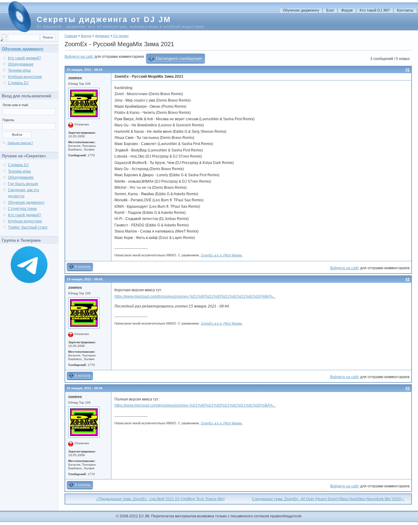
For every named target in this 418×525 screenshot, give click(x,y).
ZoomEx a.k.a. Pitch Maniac (221, 255)
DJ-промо (121, 36)
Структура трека (22, 209)
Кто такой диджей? (24, 58)
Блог (330, 10)
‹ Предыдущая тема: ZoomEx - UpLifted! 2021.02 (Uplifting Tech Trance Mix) (160, 499)
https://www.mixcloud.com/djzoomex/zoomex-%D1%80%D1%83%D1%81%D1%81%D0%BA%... (195, 296)
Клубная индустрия (25, 77)
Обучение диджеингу (301, 10)
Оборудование (21, 64)
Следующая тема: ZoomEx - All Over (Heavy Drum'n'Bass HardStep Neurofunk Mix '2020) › (328, 499)
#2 (407, 279)
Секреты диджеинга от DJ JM (104, 19)
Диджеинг (102, 36)
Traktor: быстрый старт (28, 227)
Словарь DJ (18, 83)
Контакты (405, 10)
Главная (71, 36)
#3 (407, 388)
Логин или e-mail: (15, 105)
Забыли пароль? (20, 143)
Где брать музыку (23, 184)
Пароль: (8, 120)
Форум (347, 10)
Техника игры (19, 70)
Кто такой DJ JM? (375, 10)
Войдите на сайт (79, 56)
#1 (407, 70)
